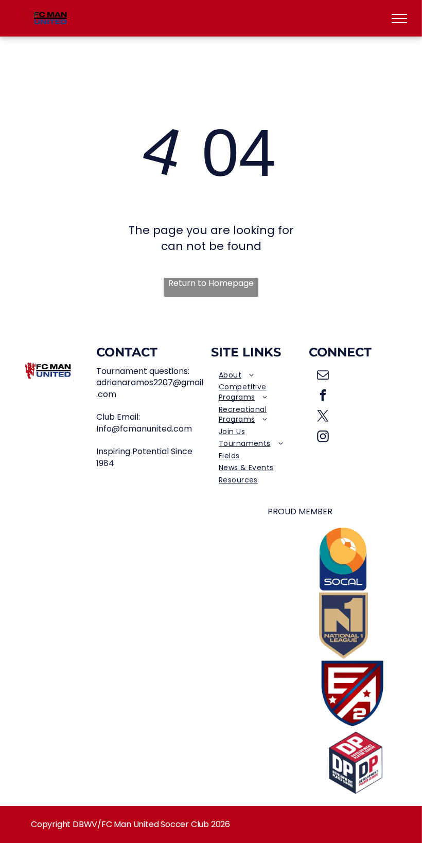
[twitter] (323, 417)
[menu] (399, 18)
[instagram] (323, 437)
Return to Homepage (211, 283)
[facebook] (323, 396)
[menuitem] (260, 375)
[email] (323, 376)
